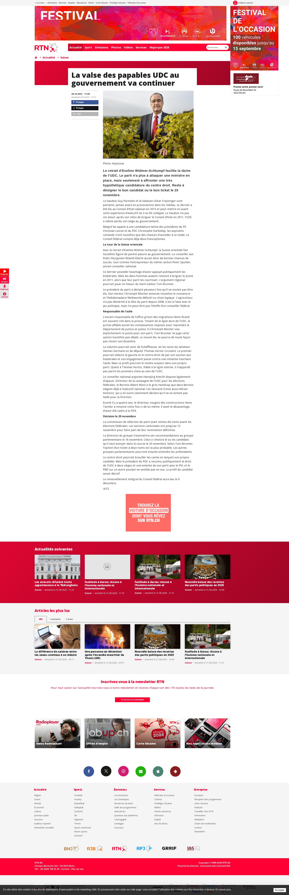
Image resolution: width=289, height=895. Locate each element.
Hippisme (78, 819)
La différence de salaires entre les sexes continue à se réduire (56, 653)
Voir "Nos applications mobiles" (115, 733)
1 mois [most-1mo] (69, 619)
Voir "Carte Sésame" (65, 733)
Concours (119, 827)
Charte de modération (205, 823)
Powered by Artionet (188, 866)
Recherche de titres (123, 803)
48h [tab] (41, 619)
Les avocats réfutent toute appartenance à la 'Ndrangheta (56, 583)
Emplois (71, 3)
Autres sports (80, 831)
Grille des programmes (125, 807)
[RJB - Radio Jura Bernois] (95, 848)
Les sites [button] (40, 3)
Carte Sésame (102, 3)
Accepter (279, 890)
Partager (79, 102)
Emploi (157, 819)
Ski (75, 815)
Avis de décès (161, 823)
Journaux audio (41, 815)
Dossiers (38, 819)
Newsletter (199, 831)
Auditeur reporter (42, 823)
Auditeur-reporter (245, 3)
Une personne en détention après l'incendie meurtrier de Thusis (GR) (104, 655)
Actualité (75, 47)
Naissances (82, 3)
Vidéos (128, 47)
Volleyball (78, 807)
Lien (78, 114)
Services (141, 47)
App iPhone (158, 771)
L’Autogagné (120, 819)
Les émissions (121, 795)
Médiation (199, 819)
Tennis (77, 823)
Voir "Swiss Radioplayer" (165, 733)
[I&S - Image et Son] (194, 848)
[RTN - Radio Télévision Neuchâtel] (120, 848)
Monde (37, 803)
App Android (175, 771)
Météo (157, 807)
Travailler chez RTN (203, 811)
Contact (198, 827)
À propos (198, 795)
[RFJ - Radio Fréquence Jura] (144, 848)
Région (37, 795)
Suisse (64, 57)
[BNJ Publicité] (70, 848)
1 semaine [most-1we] (55, 619)
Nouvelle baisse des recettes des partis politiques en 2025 (204, 583)
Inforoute (62, 3)
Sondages (119, 823)
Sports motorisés (82, 827)
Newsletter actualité (44, 827)
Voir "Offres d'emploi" (215, 733)
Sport (88, 47)
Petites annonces (162, 811)
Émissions (101, 47)
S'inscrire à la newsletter (132, 700)
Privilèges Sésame (118, 3)
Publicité (198, 807)
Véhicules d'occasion (136, 3)
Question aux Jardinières (126, 815)
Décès (91, 3)
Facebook (89, 771)
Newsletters (140, 771)
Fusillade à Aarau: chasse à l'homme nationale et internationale (103, 585)
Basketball (79, 803)
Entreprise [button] (52, 3)
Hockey (77, 799)
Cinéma (158, 799)
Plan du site (77, 869)
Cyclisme (78, 811)
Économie (39, 807)
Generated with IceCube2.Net (215, 866)
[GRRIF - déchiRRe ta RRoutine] (169, 848)
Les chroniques (121, 799)
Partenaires (199, 815)
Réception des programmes (207, 799)
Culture (37, 811)
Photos (116, 47)
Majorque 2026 (159, 47)
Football (78, 795)
